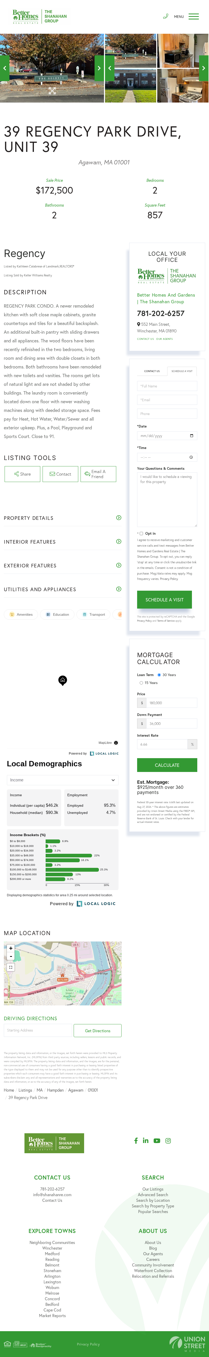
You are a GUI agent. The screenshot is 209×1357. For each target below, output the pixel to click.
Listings (25, 1090)
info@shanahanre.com (52, 1194)
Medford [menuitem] (52, 1253)
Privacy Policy (169, 579)
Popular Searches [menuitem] (153, 1211)
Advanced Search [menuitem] (153, 1194)
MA (40, 1090)
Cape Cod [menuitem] (52, 1310)
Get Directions (97, 1030)
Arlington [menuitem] (52, 1276)
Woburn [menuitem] (52, 1287)
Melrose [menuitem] (52, 1293)
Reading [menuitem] (52, 1259)
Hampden (55, 1090)
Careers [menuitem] (153, 1259)
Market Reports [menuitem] (52, 1315)
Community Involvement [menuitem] (153, 1265)
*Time (141, 447)
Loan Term (145, 674)
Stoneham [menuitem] (52, 1270)
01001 (93, 1090)
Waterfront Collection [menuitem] (153, 1270)
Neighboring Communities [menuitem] (52, 1242)
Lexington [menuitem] (52, 1281)
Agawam (75, 1090)
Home (9, 1090)
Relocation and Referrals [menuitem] (153, 1276)
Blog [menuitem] (153, 1248)
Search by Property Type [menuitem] (153, 1205)
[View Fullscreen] (11, 967)
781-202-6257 (161, 313)
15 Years (151, 682)
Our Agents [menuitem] (153, 1253)
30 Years (169, 674)
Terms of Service (166, 620)
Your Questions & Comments (161, 468)
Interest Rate (147, 735)
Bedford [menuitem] (52, 1304)
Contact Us (145, 339)
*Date (142, 426)
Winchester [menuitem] (52, 1248)
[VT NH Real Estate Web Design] (187, 1344)
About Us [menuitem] (153, 1242)
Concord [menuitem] (52, 1298)
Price (141, 694)
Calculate (167, 765)
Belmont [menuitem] (52, 1265)
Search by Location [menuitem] (153, 1200)
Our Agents (164, 339)
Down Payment (149, 714)
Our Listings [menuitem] (152, 1189)
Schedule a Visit (182, 371)
